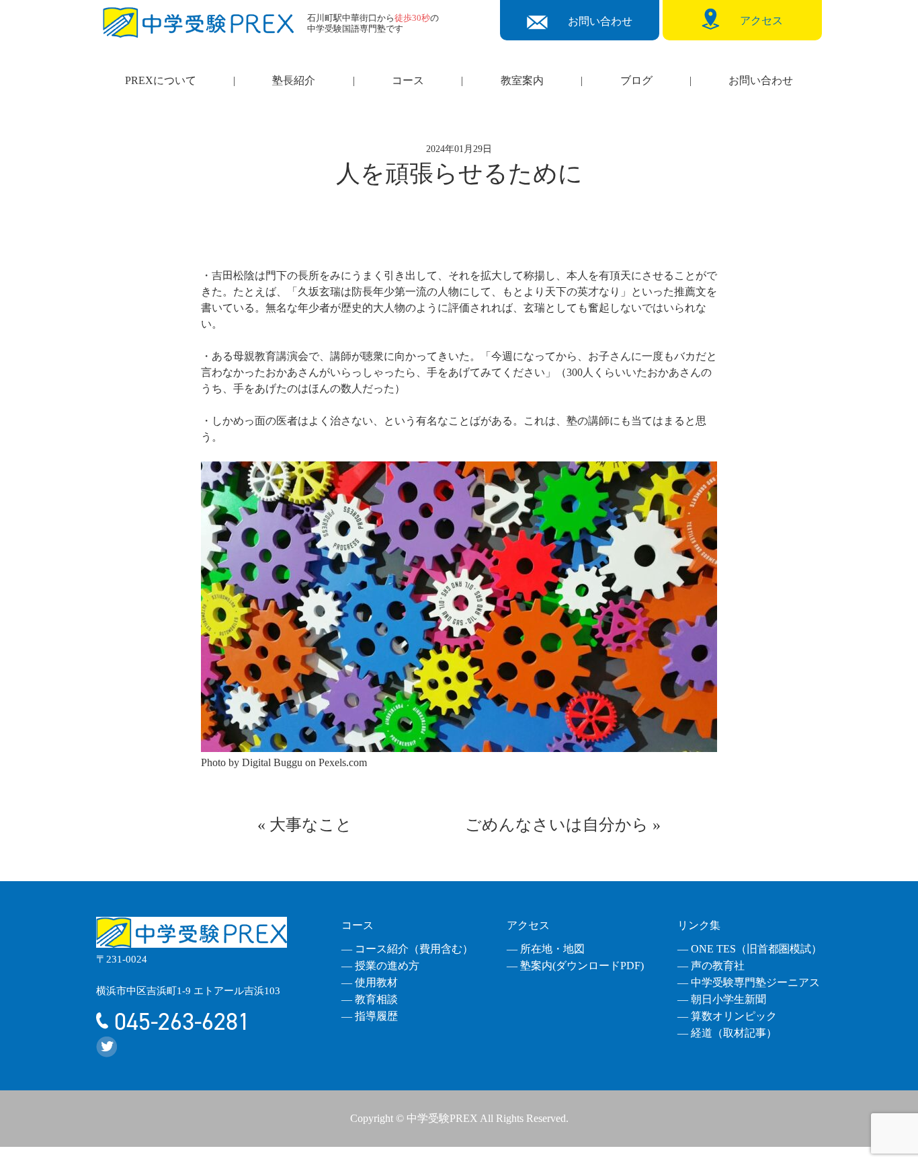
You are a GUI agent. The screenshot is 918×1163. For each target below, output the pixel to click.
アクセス (528, 925)
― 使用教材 (369, 982)
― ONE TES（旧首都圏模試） (749, 948)
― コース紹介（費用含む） (407, 948)
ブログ (636, 80)
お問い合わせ (760, 80)
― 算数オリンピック (727, 1016)
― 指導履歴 (369, 1016)
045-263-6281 (179, 1022)
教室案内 (522, 80)
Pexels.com (343, 762)
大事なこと (310, 824)
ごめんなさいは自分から (557, 824)
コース (408, 80)
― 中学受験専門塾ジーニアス (748, 982)
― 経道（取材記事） (727, 1033)
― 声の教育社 (711, 965)
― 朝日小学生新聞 (721, 999)
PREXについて (160, 80)
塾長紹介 (293, 80)
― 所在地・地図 (546, 948)
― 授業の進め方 (380, 965)
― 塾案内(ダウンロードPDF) (575, 965)
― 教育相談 (369, 999)
